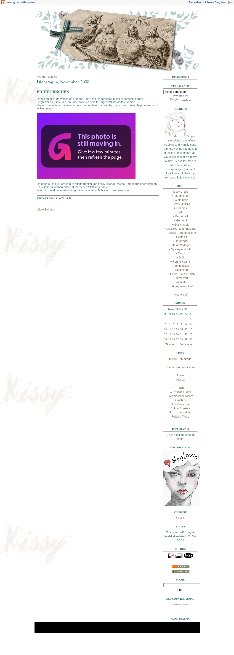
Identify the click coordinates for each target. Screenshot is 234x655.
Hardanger (181, 241)
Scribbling (181, 270)
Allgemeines (181, 195)
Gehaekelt (181, 216)
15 (186, 329)
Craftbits (180, 400)
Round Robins (182, 261)
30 (190, 339)
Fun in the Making (180, 412)
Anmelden (195, 2)
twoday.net (13, 2)
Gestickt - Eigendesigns (181, 228)
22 (186, 334)
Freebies (181, 208)
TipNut (180, 387)
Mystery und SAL (181, 249)
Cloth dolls (181, 200)
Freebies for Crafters (180, 396)
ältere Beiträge (46, 209)
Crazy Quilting (181, 204)
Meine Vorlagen (181, 245)
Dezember (186, 344)
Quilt (181, 257)
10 (165, 329)
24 (165, 339)
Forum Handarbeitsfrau (180, 367)
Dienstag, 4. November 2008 (63, 82)
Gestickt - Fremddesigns (182, 232)
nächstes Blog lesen (215, 2)
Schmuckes (181, 265)
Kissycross (29, 2)
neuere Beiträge (47, 77)
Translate (185, 100)
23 (190, 334)
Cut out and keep (180, 392)
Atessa (180, 379)
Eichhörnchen (53, 92)
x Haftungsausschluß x (182, 286)
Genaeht (181, 220)
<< (230, 2)
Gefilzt (181, 212)
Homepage (132, 184)
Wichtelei (181, 282)
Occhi (181, 253)
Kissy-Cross (45, 198)
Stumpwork (182, 278)
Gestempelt (181, 224)
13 (177, 329)
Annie (180, 375)
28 (181, 339)
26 (173, 339)
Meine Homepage (180, 359)
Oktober (170, 344)
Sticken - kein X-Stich (181, 274)
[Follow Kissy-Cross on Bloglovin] (181, 505)
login (180, 439)
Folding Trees (180, 416)
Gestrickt (181, 237)
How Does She (180, 404)
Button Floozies (180, 408)
